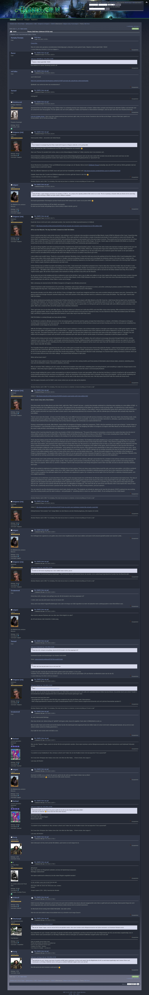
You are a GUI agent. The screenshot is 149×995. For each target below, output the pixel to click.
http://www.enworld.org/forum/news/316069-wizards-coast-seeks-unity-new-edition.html (62, 396)
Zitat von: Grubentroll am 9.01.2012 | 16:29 (42, 647)
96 (19, 28)
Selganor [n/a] (66, 23)
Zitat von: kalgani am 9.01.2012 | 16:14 (41, 567)
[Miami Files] (12, 894)
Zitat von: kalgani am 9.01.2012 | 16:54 (41, 806)
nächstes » (137, 26)
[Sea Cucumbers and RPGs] (12, 129)
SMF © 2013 (73, 992)
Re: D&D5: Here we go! (41, 53)
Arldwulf (16, 897)
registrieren (113, 2)
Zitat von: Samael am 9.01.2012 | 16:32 (41, 685)
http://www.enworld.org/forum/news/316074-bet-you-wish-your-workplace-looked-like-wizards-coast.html (67, 507)
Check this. (34, 43)
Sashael (16, 739)
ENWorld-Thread (94, 165)
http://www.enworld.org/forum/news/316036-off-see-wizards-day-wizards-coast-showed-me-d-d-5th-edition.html (69, 226)
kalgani (15, 185)
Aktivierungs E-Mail (130, 2)
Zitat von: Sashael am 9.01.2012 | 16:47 (42, 924)
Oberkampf (17, 919)
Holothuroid (17, 102)
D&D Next (37, 37)
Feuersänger (74, 23)
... (17, 28)
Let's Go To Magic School (37, 116)
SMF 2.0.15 (66, 992)
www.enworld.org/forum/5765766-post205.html (49, 659)
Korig (15, 837)
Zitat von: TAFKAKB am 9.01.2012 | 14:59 (42, 58)
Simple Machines (81, 992)
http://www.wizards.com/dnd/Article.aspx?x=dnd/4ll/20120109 (102, 171)
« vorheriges (130, 26)
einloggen (104, 2)
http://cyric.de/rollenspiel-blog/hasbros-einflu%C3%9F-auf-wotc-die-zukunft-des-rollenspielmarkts (59, 81)
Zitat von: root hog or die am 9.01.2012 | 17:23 (43, 957)
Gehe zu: (124, 984)
